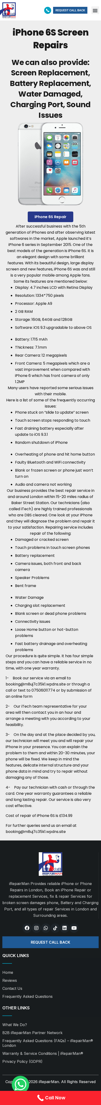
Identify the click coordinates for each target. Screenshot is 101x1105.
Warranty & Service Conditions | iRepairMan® (42, 1053)
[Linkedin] (64, 928)
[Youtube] (74, 928)
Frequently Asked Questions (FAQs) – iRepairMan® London (47, 1043)
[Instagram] (36, 928)
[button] (95, 10)
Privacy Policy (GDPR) (22, 1061)
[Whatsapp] (45, 928)
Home (7, 972)
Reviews (9, 980)
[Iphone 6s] (50, 165)
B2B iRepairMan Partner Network (32, 1032)
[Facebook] (27, 928)
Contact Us (12, 988)
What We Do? (14, 1024)
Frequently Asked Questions (27, 996)
